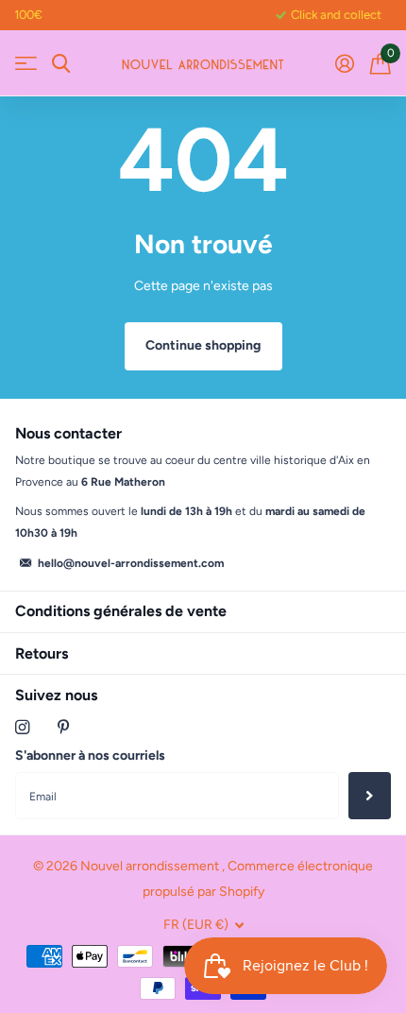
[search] (61, 64)
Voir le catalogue (26, 64)
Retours (41, 653)
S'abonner (369, 795)
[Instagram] (22, 727)
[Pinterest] (64, 727)
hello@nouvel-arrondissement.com (131, 563)
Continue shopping (203, 345)
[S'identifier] (344, 63)
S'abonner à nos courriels (90, 755)
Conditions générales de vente (121, 611)
